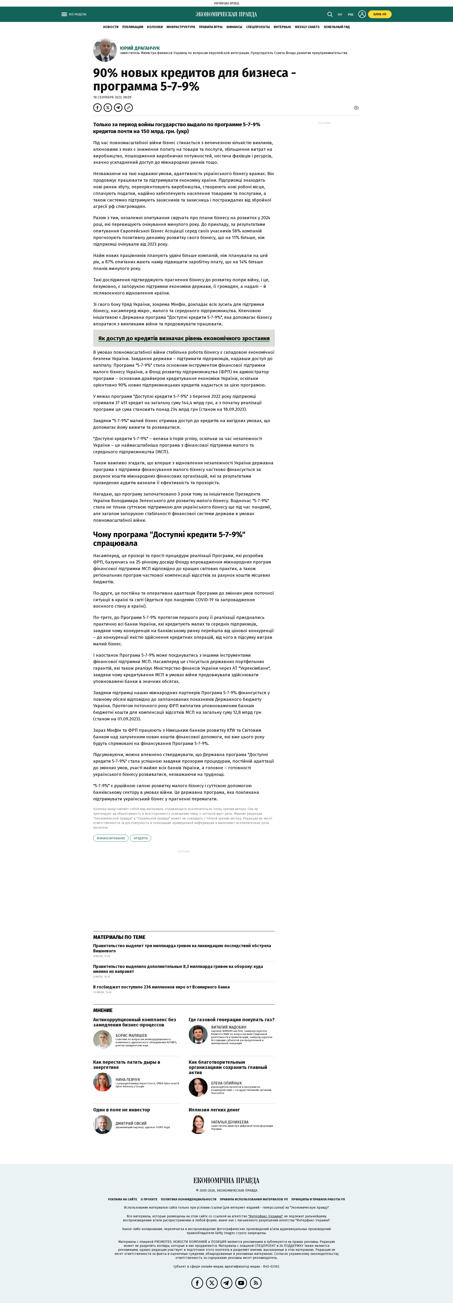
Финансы (234, 27)
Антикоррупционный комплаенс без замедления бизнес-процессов (134, 1022)
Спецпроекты (258, 27)
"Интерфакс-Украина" (265, 1216)
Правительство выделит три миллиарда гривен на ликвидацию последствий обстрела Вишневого (182, 948)
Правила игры (210, 27)
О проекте (149, 1199)
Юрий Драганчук (140, 48)
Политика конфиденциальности (188, 1199)
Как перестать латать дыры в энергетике (126, 1064)
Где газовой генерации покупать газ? (232, 1019)
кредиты (141, 838)
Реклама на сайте (122, 1199)
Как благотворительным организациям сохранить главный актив (228, 1067)
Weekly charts (307, 27)
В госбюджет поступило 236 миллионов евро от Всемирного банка (161, 987)
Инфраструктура (181, 27)
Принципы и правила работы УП (318, 1199)
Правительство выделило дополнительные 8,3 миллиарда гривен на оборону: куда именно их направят (178, 969)
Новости (110, 27)
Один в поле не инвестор (121, 1110)
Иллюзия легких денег (214, 1110)
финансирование (111, 838)
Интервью (282, 27)
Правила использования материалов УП (254, 1199)
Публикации (132, 27)
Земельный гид (336, 27)
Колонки (155, 27)
